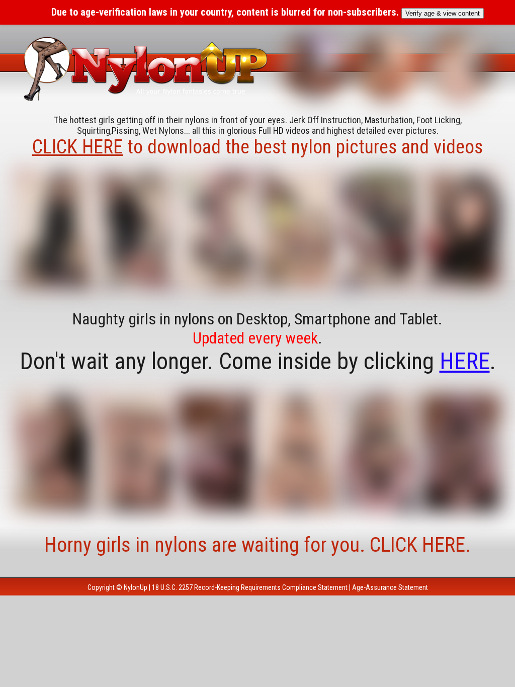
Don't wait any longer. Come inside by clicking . (258, 361)
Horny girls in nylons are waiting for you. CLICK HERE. (257, 545)
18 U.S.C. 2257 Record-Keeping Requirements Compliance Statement (250, 587)
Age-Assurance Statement (390, 587)
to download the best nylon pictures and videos (257, 147)
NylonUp (135, 587)
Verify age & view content (442, 13)
